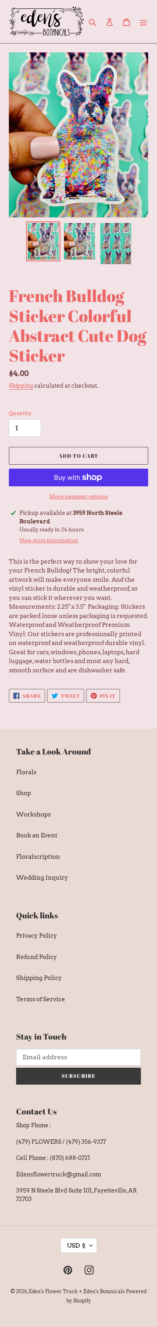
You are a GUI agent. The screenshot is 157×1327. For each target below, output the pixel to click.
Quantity (20, 413)
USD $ (76, 1245)
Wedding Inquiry (42, 877)
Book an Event (37, 835)
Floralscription (38, 856)
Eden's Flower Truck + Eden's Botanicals (77, 1291)
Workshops (33, 814)
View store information (48, 540)
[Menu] (143, 21)
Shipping (21, 385)
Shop (23, 793)
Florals (26, 772)
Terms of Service (40, 999)
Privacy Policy (36, 935)
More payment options (79, 497)
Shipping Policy (39, 978)
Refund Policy (36, 957)
